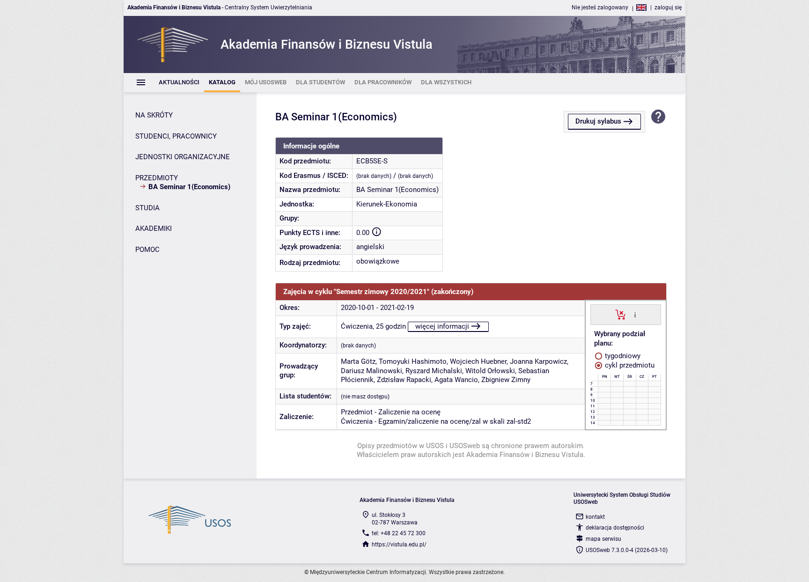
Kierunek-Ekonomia (386, 204)
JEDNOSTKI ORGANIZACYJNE (182, 157)
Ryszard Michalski (433, 371)
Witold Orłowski (490, 371)
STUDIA (147, 208)
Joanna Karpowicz (538, 361)
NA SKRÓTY (154, 115)
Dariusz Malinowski (371, 371)
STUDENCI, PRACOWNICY (176, 136)
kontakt (595, 517)
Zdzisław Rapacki (404, 380)
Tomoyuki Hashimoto (413, 361)
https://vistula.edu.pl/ (399, 544)
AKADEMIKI (153, 228)
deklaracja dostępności (615, 527)
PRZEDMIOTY (156, 178)
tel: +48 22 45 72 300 (399, 533)
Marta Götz (358, 361)
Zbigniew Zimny (505, 380)
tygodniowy (621, 356)
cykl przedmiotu (629, 365)
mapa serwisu (603, 539)
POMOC (147, 249)
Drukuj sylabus (598, 121)
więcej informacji (442, 326)
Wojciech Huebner (478, 361)
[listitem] (179, 82)
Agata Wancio (456, 380)
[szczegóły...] (635, 314)
